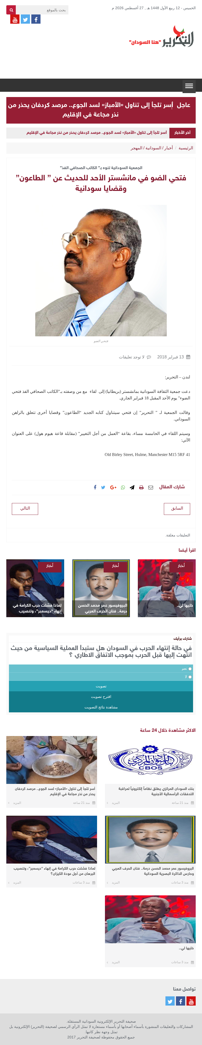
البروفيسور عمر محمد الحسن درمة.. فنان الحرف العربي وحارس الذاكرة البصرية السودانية (102, 609)
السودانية (153, 148)
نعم (184, 668)
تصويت (101, 686)
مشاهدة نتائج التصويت (101, 707)
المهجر (136, 148)
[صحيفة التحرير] (161, 36)
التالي (25, 508)
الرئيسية (186, 148)
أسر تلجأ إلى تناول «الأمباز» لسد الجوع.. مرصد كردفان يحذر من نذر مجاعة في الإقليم (97, 132)
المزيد (116, 803)
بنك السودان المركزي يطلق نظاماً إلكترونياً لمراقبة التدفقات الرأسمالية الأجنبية (156, 792)
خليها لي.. (185, 605)
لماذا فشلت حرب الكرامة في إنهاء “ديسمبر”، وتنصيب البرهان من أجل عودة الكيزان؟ (36, 609)
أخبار (168, 148)
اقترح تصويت (101, 696)
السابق (177, 508)
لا (186, 676)
